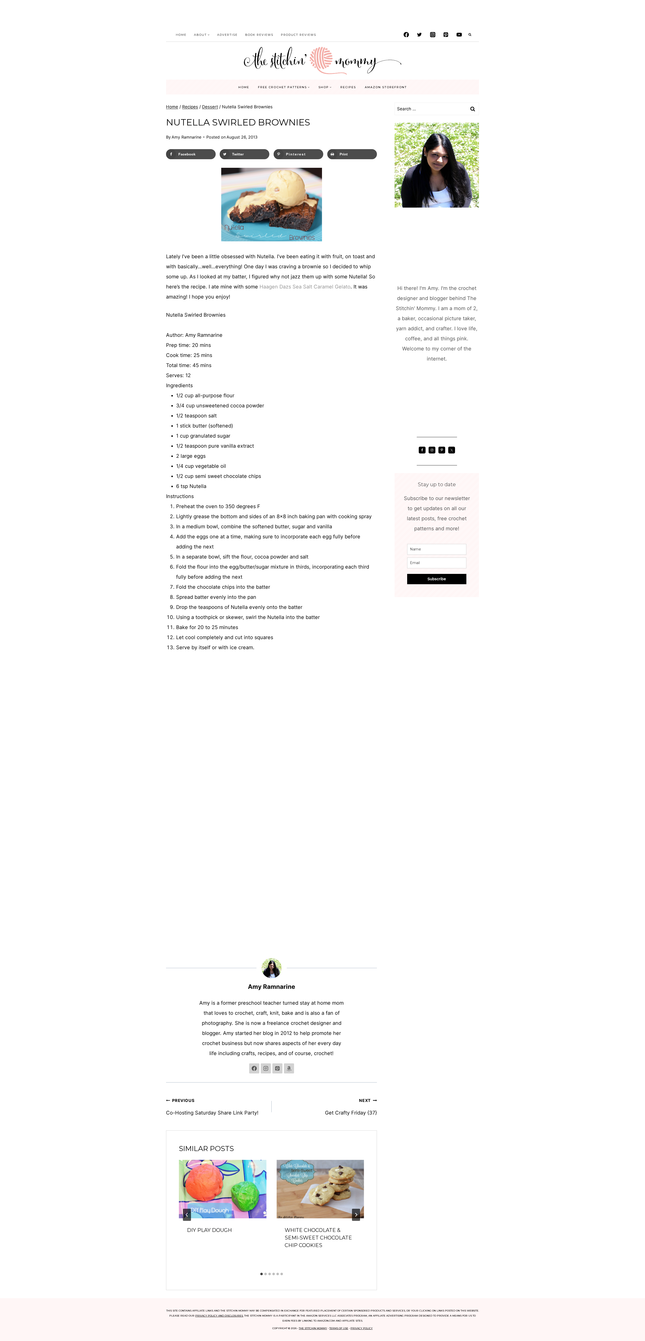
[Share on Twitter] (8, 650)
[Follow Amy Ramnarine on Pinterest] (277, 1068)
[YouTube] (459, 34)
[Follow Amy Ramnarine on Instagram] (266, 1068)
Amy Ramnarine (186, 137)
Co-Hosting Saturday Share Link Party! (212, 1107)
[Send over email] (8, 671)
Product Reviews (298, 35)
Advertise (227, 35)
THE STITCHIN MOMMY (313, 1328)
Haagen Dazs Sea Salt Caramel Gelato (305, 287)
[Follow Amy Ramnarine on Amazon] (289, 1068)
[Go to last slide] (187, 1215)
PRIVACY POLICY (361, 1328)
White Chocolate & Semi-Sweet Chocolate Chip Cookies (318, 1237)
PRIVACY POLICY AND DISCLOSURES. (219, 1315)
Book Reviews (259, 35)
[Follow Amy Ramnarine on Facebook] (254, 1068)
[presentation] (223, 1189)
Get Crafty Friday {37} (351, 1107)
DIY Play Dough (209, 1230)
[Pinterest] (446, 34)
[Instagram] (432, 34)
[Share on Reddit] (8, 691)
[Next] (356, 1215)
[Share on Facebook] (8, 640)
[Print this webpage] (8, 681)
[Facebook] (406, 34)
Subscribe (437, 579)
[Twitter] (419, 34)
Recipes (348, 87)
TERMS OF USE (338, 1328)
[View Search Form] (470, 35)
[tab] (261, 1274)
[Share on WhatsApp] (8, 701)
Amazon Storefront (386, 87)
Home (181, 35)
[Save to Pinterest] (8, 661)
